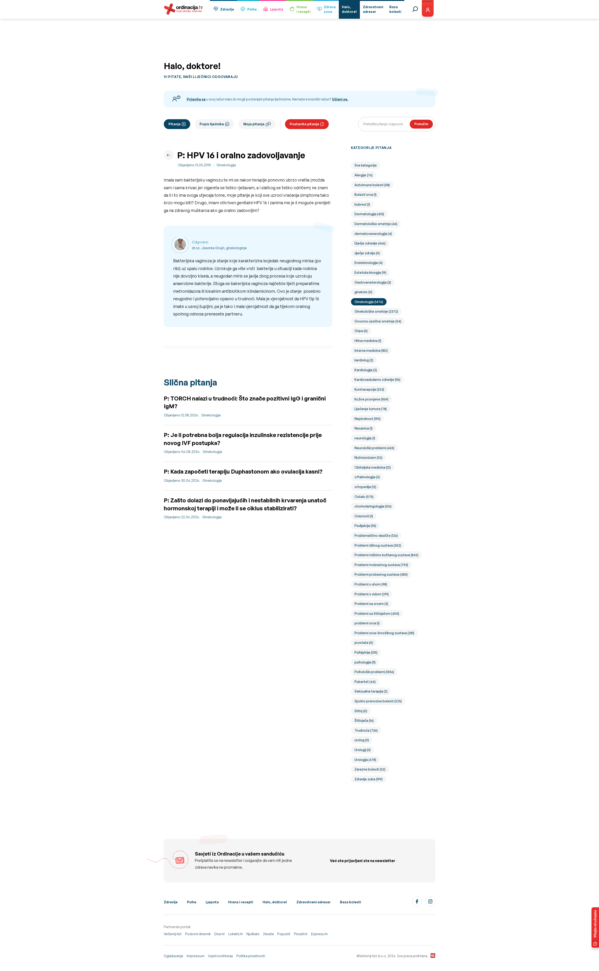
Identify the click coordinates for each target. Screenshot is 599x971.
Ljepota (276, 9)
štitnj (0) (360, 711)
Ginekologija (226, 165)
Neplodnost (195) (367, 419)
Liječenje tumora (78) (370, 409)
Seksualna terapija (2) (370, 691)
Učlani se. (340, 99)
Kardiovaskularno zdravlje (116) (377, 380)
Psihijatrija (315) (365, 652)
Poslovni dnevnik (198, 934)
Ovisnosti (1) (363, 516)
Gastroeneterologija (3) (372, 282)
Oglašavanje (173, 956)
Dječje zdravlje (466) (370, 243)
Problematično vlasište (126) (376, 535)
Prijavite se (196, 99)
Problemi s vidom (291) (371, 594)
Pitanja (174, 124)
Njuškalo (252, 934)
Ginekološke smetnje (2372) (376, 311)
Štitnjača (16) (364, 721)
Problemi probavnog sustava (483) (381, 574)
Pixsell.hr (301, 934)
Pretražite (421, 124)
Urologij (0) (362, 750)
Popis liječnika (212, 124)
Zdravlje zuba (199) (368, 779)
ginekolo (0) (363, 292)
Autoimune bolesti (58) (372, 185)
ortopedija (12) (365, 487)
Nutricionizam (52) (368, 458)
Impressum (196, 956)
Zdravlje (227, 9)
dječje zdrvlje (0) (367, 253)
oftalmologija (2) (367, 477)
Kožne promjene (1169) (371, 399)
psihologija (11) (365, 662)
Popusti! (283, 934)
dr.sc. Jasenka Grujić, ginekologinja (219, 248)
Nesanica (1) (363, 428)
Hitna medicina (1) (367, 341)
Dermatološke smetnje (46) (375, 224)
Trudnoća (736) (366, 730)
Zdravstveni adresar (313, 902)
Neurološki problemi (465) (374, 448)
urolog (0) (361, 740)
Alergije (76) (363, 175)
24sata (268, 934)
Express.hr (319, 934)
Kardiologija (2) (365, 370)
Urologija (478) (365, 760)
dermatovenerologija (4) (373, 234)
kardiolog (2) (363, 360)
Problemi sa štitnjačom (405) (376, 613)
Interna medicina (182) (371, 350)
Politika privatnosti (250, 956)
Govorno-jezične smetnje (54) (377, 321)
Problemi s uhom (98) (370, 584)
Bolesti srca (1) (365, 194)
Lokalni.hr (235, 934)
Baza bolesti (350, 902)
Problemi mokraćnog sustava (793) (381, 565)
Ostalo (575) (363, 497)
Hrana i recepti (240, 902)
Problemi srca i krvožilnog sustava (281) (384, 633)
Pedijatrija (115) (365, 526)
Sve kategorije (365, 165)
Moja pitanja (253, 124)
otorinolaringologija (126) (372, 506)
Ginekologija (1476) (368, 302)
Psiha (252, 9)
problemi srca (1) (367, 623)
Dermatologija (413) (369, 214)
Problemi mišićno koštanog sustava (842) (386, 555)
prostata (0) (363, 643)
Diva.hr (219, 934)
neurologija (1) (364, 438)
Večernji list (173, 934)
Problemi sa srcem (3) (371, 604)
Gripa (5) (361, 331)
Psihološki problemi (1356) (374, 672)
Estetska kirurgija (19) (370, 272)
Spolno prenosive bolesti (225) (378, 701)
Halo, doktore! (275, 902)
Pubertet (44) (365, 682)
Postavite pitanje (304, 124)
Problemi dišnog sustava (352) (377, 545)
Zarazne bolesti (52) (369, 769)
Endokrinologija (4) (368, 263)
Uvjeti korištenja (220, 956)
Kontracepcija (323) (369, 389)
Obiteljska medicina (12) (372, 467)
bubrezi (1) (362, 204)
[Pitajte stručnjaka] (595, 927)
